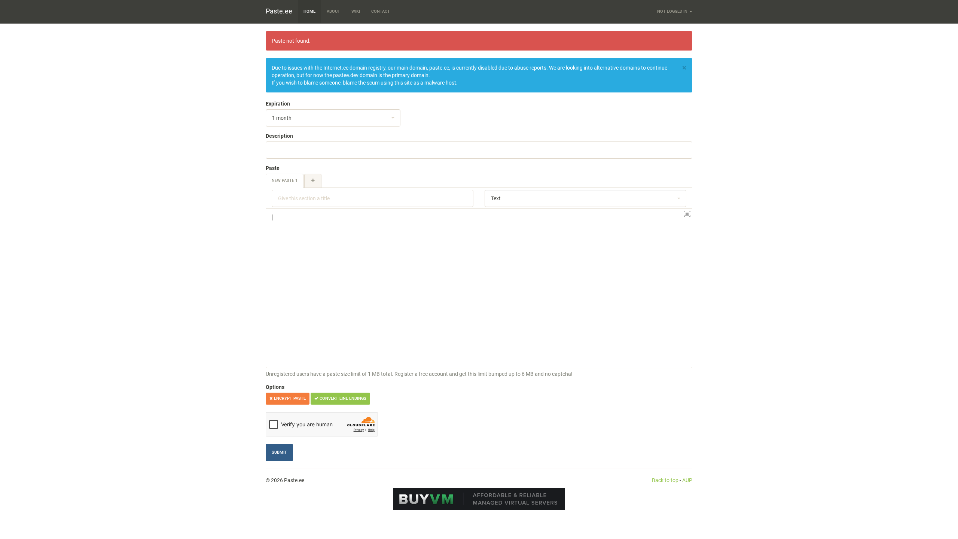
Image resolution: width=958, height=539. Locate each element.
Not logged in (673, 11)
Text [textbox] (496, 198)
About (333, 11)
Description (279, 136)
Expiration (278, 104)
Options (275, 387)
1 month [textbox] (282, 118)
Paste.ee (279, 11)
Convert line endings (342, 398)
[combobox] (333, 118)
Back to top (665, 480)
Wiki (355, 11)
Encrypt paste (289, 398)
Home (309, 11)
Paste (273, 168)
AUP (687, 480)
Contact (380, 11)
